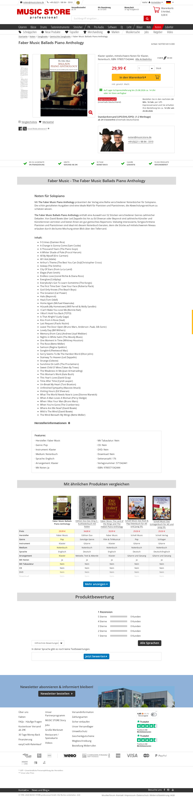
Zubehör (169, 27)
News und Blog (40, 790)
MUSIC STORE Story (55, 720)
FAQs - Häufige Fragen (30, 721)
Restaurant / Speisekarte (51, 736)
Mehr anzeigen (95, 584)
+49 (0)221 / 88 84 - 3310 (140, 141)
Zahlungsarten (80, 716)
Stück (158, 68)
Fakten (22, 716)
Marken (115, 32)
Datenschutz (143, 795)
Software (112, 27)
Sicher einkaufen (81, 721)
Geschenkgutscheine (83, 736)
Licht (129, 27)
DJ (122, 27)
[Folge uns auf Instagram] (168, 790)
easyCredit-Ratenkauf (30, 744)
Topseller (74, 32)
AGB (173, 795)
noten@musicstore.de (33, 2)
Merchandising (95, 32)
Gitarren (22, 27)
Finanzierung (25, 739)
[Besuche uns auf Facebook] (164, 790)
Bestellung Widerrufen (84, 745)
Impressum (130, 795)
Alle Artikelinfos (143, 59)
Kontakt (23, 790)
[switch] (154, 714)
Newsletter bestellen (55, 693)
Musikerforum (108, 795)
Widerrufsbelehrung (159, 795)
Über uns (23, 712)
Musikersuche (133, 32)
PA (89, 27)
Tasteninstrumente (60, 27)
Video (170, 32)
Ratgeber (157, 32)
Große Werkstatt (54, 729)
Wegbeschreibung (81, 740)
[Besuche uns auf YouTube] (172, 790)
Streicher (78, 27)
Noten (158, 27)
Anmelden (156, 2)
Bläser (139, 27)
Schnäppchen (30, 32)
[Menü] (156, 712)
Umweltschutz (79, 731)
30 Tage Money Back (29, 734)
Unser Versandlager (82, 726)
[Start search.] (147, 18)
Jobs (147, 32)
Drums (43, 27)
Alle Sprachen (149, 643)
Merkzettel (48, 122)
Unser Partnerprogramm (55, 714)
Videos (48, 742)
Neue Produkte (52, 32)
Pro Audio (99, 27)
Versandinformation (83, 712)
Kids (149, 27)
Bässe (33, 27)
